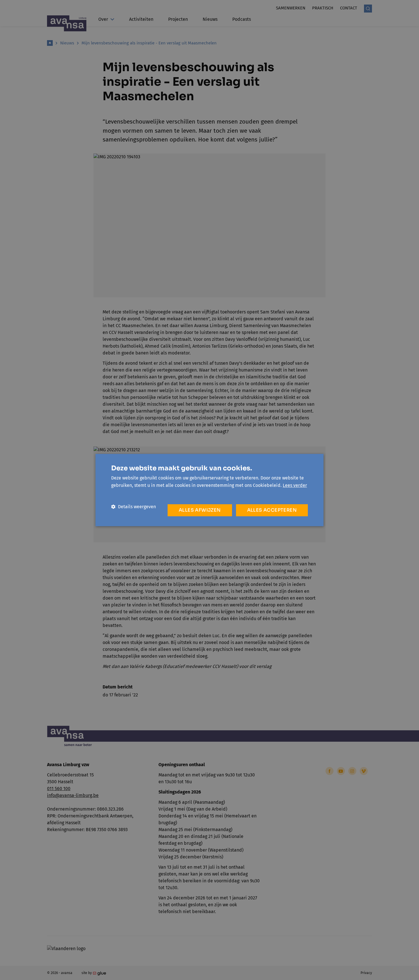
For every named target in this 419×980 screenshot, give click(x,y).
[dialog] (209, 490)
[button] (133, 506)
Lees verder (295, 485)
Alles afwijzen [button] (200, 510)
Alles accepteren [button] (272, 510)
